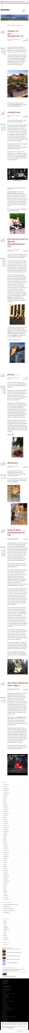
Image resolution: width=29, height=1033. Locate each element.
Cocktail (2, 49)
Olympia (5, 933)
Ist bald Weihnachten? (7, 906)
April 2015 (5, 891)
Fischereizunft (10, 332)
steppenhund (8, 952)
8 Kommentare (25, 250)
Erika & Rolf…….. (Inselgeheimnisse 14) (16, 532)
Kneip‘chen (9, 297)
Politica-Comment (5, 996)
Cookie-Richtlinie (10, 1027)
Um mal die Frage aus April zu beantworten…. (11, 904)
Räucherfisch (3, 554)
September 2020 (6, 792)
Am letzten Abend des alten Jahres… (17, 684)
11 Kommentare (25, 689)
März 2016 (5, 868)
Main (5, 263)
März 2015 (5, 893)
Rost (2, 51)
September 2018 (6, 813)
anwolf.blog (4, 1002)
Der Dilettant (5, 1015)
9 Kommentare (25, 116)
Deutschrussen (3, 388)
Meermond (4, 1020)
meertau (5, 9)
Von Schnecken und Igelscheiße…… (10, 910)
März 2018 (5, 819)
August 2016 (6, 858)
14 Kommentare (25, 378)
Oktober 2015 (6, 878)
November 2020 (6, 788)
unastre (7, 959)
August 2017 (6, 833)
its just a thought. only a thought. (8, 1001)
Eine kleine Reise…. (7, 912)
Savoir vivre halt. (10, 434)
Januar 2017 (6, 848)
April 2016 (5, 866)
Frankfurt (4, 260)
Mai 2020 (5, 796)
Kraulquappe (5, 1011)
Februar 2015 (6, 895)
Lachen (4, 551)
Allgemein (17, 39)
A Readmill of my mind (6, 988)
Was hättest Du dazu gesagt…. (9, 908)
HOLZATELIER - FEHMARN (7, 989)
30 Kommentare (25, 467)
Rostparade (9, 40)
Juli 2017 (5, 835)
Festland (9, 378)
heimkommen (3, 127)
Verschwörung (3, 555)
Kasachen (4, 389)
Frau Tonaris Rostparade (15, 104)
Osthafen (4, 264)
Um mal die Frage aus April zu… (17, 952)
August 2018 (6, 815)
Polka (5, 393)
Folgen (5, 974)
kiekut (4, 992)
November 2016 (6, 852)
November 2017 (6, 827)
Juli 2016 (5, 860)
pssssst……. (13, 374)
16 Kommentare (25, 40)
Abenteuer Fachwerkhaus (7, 1010)
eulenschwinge (5, 1019)
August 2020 (6, 794)
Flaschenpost (10, 467)
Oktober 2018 (6, 811)
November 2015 (6, 876)
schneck (7, 962)
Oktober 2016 (6, 854)
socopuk (4, 998)
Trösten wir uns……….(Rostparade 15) (15, 33)
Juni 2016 (5, 862)
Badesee (15, 335)
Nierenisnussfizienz (4, 478)
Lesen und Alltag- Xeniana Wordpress (9, 993)
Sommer (4, 51)
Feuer (5, 699)
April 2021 (5, 786)
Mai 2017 (5, 839)
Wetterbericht (6, 939)
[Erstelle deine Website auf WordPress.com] (14, 1)
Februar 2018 (6, 821)
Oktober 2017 (6, 829)
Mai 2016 (5, 864)
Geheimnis (4, 261)
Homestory (12, 462)
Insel (4, 128)
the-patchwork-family (6, 997)
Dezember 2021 (6, 784)
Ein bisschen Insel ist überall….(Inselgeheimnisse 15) (17, 243)
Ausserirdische (3, 550)
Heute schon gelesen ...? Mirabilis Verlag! (9, 1016)
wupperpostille (5, 1017)
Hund (2, 128)
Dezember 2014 (6, 899)
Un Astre (4, 1012)
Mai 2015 (5, 889)
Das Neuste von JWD (6, 1007)
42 (5, 548)
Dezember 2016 (6, 850)
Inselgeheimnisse (10, 250)
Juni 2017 (5, 837)
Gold (5, 49)
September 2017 (6, 831)
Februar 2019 (6, 807)
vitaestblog (4, 1003)
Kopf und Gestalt (5, 1006)
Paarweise (16, 539)
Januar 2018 (6, 823)
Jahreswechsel (3, 700)
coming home (13, 112)
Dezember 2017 (6, 825)
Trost (2, 52)
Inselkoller (5, 931)
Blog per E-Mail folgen (8, 967)
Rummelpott (20, 717)
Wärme (4, 52)
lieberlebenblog (5, 1021)
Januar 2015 (6, 897)
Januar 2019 (6, 809)
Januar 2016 (6, 872)
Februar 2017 (6, 846)
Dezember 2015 (6, 874)
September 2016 (6, 856)
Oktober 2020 (6, 790)
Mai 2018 (5, 817)
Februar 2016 (6, 870)
